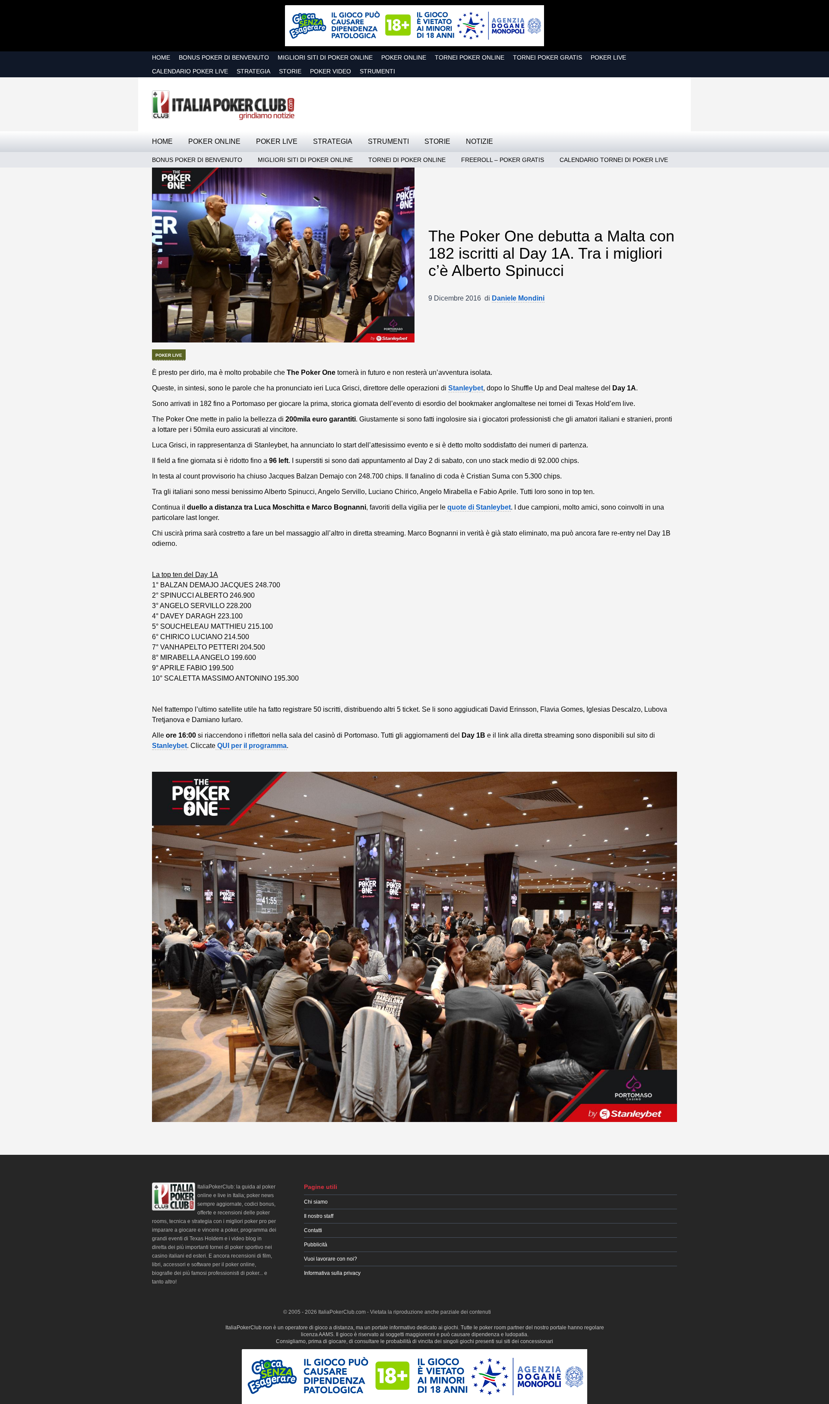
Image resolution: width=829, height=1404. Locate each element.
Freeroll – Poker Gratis (502, 159)
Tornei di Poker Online (407, 159)
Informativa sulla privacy (332, 1273)
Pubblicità (315, 1245)
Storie (290, 71)
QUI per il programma (251, 745)
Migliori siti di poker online (325, 57)
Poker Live (608, 57)
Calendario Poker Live (190, 71)
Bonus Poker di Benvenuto (224, 57)
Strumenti (377, 71)
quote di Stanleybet (479, 507)
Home (161, 57)
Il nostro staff (318, 1216)
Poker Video (330, 71)
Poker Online (403, 57)
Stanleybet (169, 745)
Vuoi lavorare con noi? (330, 1259)
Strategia (253, 71)
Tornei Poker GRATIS (547, 57)
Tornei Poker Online (469, 57)
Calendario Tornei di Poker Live (614, 159)
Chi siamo (316, 1202)
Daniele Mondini (518, 298)
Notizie (479, 141)
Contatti (313, 1230)
